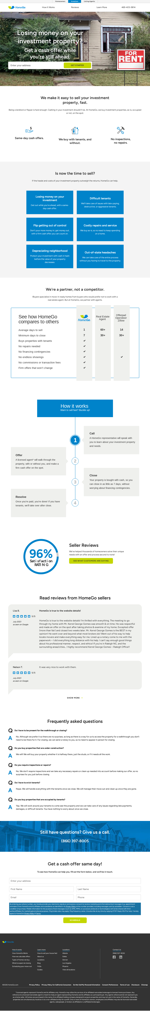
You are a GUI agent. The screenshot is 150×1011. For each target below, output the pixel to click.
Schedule (75, 920)
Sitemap (144, 985)
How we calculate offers (21, 957)
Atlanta (65, 953)
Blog (39, 963)
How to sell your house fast (47, 953)
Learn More (102, 7)
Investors (74, 1)
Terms (38, 914)
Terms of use (125, 985)
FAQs (39, 966)
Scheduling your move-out (22, 966)
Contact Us (117, 950)
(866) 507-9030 (119, 953)
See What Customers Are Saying (91, 561)
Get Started (77, 65)
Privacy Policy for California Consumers (56, 985)
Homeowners (60, 1)
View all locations (68, 970)
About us (40, 957)
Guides (40, 970)
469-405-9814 (128, 7)
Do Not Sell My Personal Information (86, 985)
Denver (65, 960)
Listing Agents (89, 1)
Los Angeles (66, 963)
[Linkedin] (120, 957)
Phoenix (65, 966)
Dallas (64, 957)
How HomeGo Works (20, 953)
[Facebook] (114, 957)
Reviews (75, 7)
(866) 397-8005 (75, 841)
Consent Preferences (110, 985)
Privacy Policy (71, 906)
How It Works (48, 7)
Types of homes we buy (21, 960)
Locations (40, 960)
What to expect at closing (21, 963)
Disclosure (135, 985)
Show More (73, 698)
